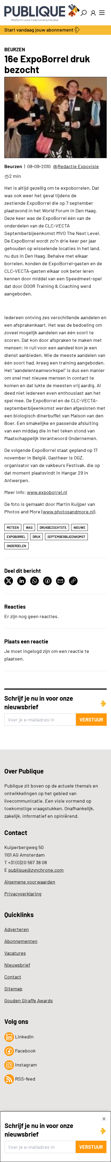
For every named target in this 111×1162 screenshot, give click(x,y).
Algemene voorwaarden (29, 882)
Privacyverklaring (22, 894)
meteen (13, 527)
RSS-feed (24, 1079)
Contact (12, 977)
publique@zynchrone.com (36, 870)
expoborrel (16, 537)
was (29, 527)
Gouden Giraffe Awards (28, 1000)
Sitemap (13, 988)
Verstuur (91, 1147)
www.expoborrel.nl (47, 492)
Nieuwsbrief (17, 965)
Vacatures (15, 953)
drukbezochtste (53, 527)
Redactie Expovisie (78, 166)
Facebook (25, 1051)
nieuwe (79, 527)
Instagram (25, 1065)
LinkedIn (24, 1037)
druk (36, 537)
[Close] (104, 1118)
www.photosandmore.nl (68, 511)
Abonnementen (20, 941)
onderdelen (16, 546)
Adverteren (16, 929)
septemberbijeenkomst (66, 537)
